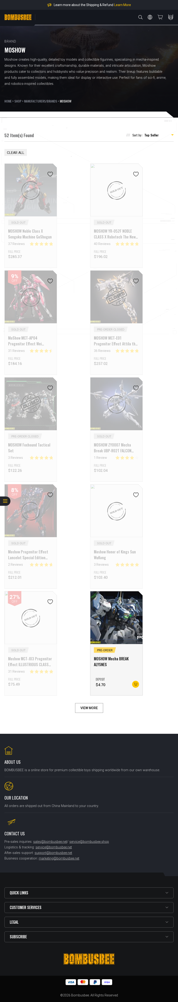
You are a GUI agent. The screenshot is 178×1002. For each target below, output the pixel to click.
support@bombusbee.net (53, 853)
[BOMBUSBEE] (18, 17)
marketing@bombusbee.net (59, 858)
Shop (17, 101)
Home (8, 101)
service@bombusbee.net (53, 847)
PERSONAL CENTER (171, 17)
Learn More (122, 5)
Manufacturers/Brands (40, 101)
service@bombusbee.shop (89, 842)
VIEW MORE (89, 708)
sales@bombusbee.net (50, 842)
